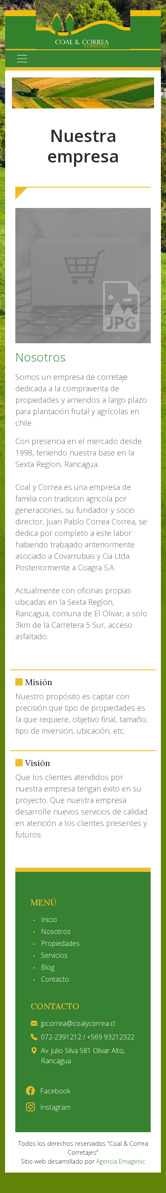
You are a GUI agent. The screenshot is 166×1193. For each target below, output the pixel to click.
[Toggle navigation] (22, 58)
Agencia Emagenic (120, 1161)
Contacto (55, 979)
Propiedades (60, 943)
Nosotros (56, 931)
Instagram (54, 1107)
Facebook (54, 1091)
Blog (47, 967)
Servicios (54, 955)
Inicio (49, 919)
